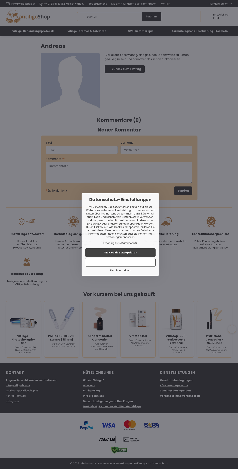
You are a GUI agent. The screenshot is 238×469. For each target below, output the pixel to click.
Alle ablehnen (120, 262)
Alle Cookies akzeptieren (120, 252)
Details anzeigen (120, 270)
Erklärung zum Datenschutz (120, 243)
